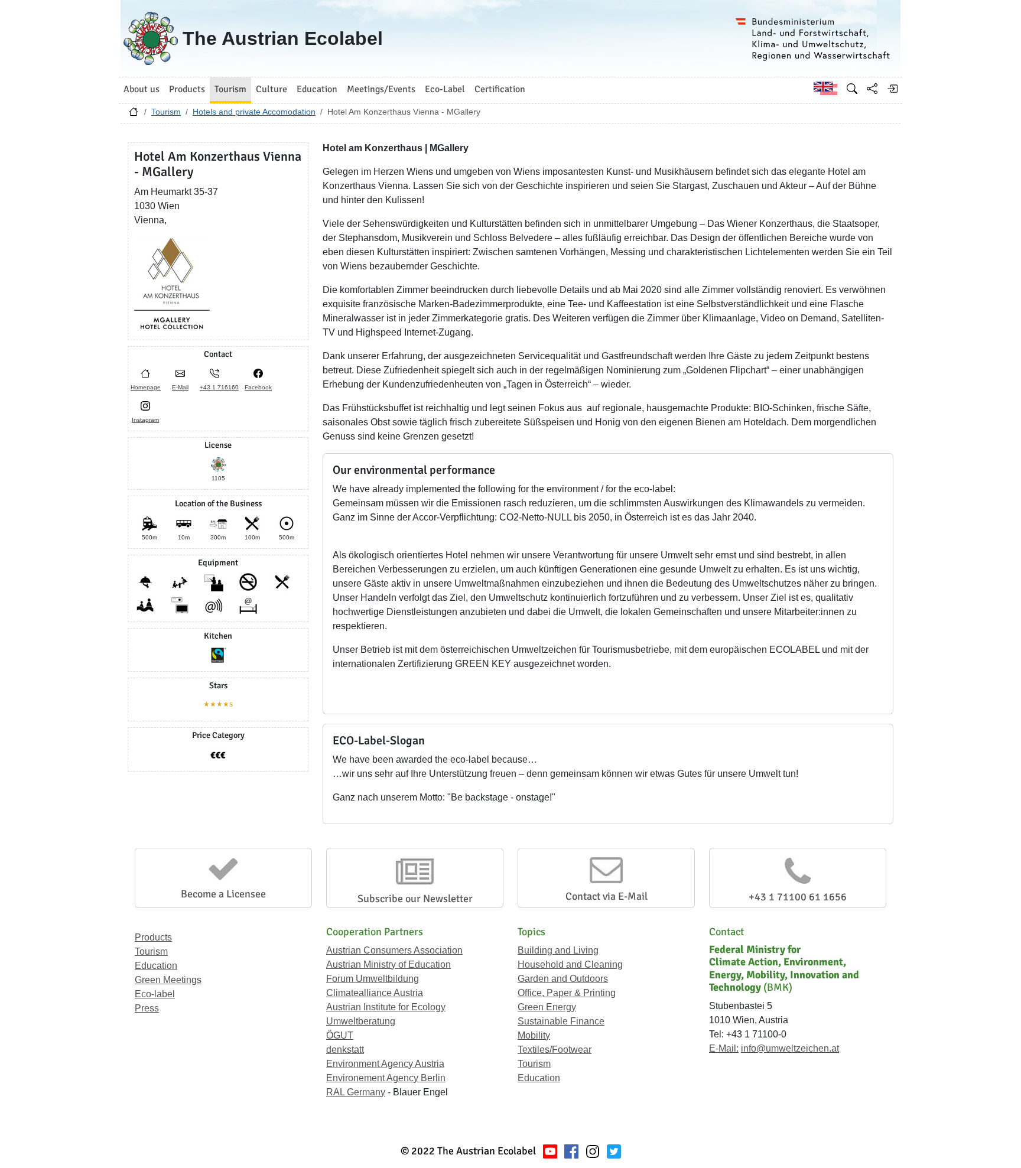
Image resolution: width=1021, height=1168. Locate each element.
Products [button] (187, 89)
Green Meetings (168, 980)
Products (153, 937)
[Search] (852, 88)
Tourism (166, 111)
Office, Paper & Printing (567, 993)
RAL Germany (355, 1092)
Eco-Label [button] (445, 89)
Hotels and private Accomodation (254, 111)
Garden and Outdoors (563, 979)
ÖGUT (339, 1035)
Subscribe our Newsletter (415, 898)
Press (147, 1008)
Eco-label (155, 994)
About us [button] (141, 89)
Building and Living (558, 950)
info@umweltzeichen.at (790, 1048)
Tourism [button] (230, 89)
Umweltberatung (360, 1021)
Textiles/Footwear (554, 1050)
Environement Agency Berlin (386, 1078)
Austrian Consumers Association (394, 950)
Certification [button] (499, 89)
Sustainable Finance (561, 1021)
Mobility (534, 1035)
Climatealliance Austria (374, 993)
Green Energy (547, 1007)
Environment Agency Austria (385, 1064)
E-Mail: (724, 1048)
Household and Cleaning (570, 964)
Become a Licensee (223, 893)
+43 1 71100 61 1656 (798, 896)
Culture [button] (271, 89)
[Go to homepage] (133, 114)
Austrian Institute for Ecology (386, 1007)
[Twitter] (614, 1151)
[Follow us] (593, 1151)
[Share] (872, 88)
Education (156, 966)
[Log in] (892, 88)
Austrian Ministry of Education (388, 964)
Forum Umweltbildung (372, 979)
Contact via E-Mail (606, 896)
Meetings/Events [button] (381, 89)
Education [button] (317, 89)
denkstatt (345, 1050)
